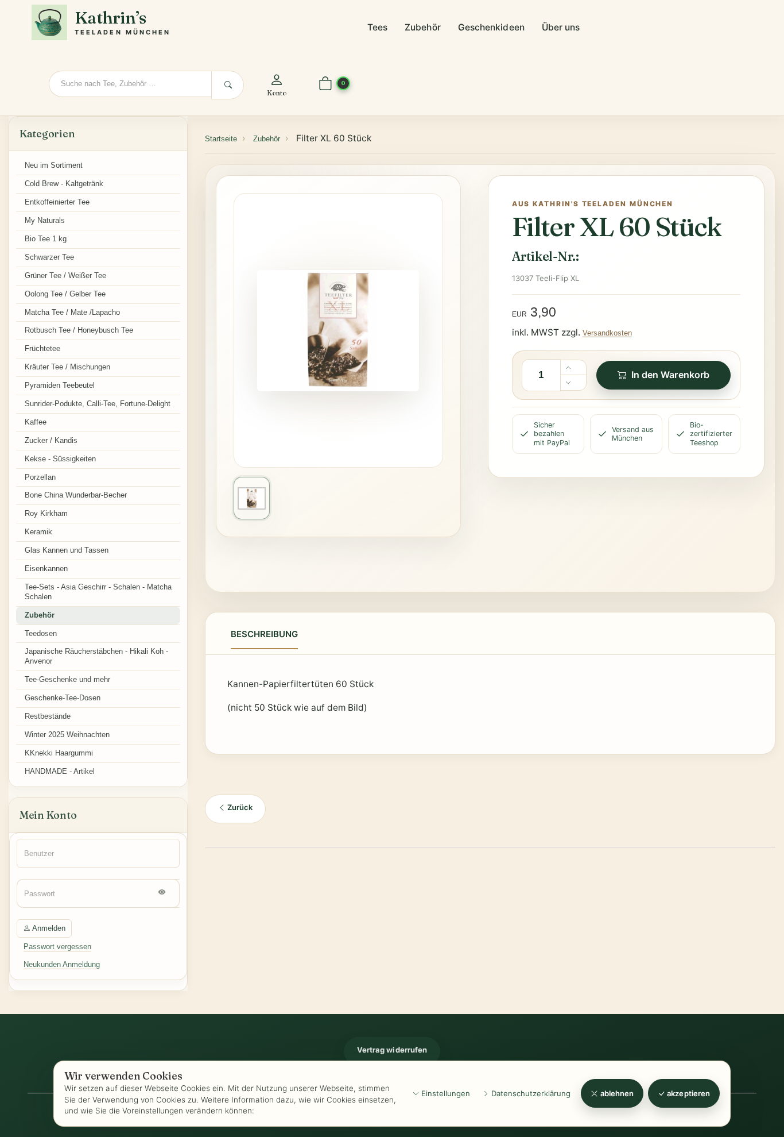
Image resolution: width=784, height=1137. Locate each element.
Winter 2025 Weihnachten (67, 734)
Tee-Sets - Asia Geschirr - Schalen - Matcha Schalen (98, 592)
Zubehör (423, 27)
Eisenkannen (46, 568)
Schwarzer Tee (49, 257)
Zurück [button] (239, 807)
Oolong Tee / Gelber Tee (65, 294)
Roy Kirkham (46, 513)
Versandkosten (607, 333)
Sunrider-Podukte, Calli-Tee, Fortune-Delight (97, 403)
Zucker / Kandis (51, 440)
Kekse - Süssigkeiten (60, 458)
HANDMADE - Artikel (60, 771)
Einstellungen (444, 1093)
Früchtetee (42, 348)
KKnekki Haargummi (59, 753)
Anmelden (47, 928)
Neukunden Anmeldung (62, 964)
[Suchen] (227, 85)
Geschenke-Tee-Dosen (62, 697)
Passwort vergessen (57, 946)
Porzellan (40, 477)
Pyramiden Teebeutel (60, 385)
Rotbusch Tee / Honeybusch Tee (79, 330)
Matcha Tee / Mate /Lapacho (72, 312)
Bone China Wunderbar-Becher (76, 495)
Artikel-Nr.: (545, 256)
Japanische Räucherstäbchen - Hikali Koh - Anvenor (96, 656)
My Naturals (45, 220)
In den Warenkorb (670, 374)
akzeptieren (687, 1093)
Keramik (38, 531)
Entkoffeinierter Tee (57, 202)
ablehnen (616, 1093)
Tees (377, 27)
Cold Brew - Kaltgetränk (64, 183)
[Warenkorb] (325, 84)
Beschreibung (264, 634)
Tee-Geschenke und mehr (67, 679)
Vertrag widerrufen (392, 1049)
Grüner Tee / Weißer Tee (65, 275)
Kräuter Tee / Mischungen (67, 367)
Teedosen (41, 633)
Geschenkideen (491, 27)
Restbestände (48, 716)
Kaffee (35, 422)
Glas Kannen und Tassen (66, 550)
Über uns (561, 27)
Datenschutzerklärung (529, 1093)
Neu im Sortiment (54, 165)
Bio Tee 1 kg (46, 238)
